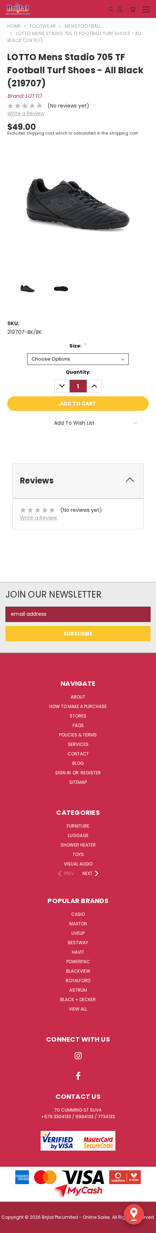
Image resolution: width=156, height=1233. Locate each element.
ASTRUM (78, 990)
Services (78, 744)
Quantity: (78, 372)
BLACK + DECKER (78, 999)
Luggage (78, 835)
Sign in (63, 773)
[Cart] (132, 9)
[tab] (78, 480)
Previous (11, 1226)
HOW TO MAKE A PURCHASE (78, 706)
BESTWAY (78, 943)
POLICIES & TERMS (78, 735)
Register (91, 773)
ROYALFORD (78, 980)
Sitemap (78, 782)
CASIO (78, 914)
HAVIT (78, 952)
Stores (78, 716)
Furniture (78, 826)
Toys (78, 854)
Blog (78, 763)
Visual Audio (78, 864)
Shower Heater (78, 845)
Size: (78, 345)
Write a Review (25, 113)
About (78, 697)
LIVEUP (78, 933)
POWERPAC (78, 961)
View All (78, 1009)
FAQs (78, 725)
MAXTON (78, 924)
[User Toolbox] (120, 9)
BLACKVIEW (78, 971)
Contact (78, 754)
